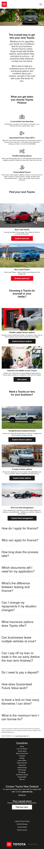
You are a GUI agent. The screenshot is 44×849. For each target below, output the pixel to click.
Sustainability (22, 777)
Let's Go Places (22, 749)
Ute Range (22, 772)
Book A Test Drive (22, 753)
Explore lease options (22, 478)
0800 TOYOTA (22, 792)
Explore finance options (22, 341)
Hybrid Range (22, 767)
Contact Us (22, 795)
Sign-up (22, 779)
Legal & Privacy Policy (20, 736)
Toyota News (22, 751)
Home (22, 746)
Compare (22, 756)
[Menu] (40, 4)
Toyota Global (22, 827)
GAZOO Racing (22, 824)
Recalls (22, 758)
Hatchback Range (22, 774)
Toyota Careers (22, 830)
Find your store (22, 807)
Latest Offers (22, 760)
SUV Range (22, 770)
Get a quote (22, 379)
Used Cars (22, 765)
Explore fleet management (22, 518)
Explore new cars (22, 238)
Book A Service (22, 763)
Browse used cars (22, 278)
